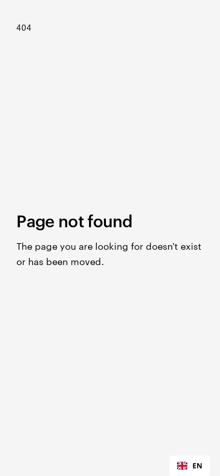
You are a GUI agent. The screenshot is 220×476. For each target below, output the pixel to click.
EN (197, 465)
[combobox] (189, 466)
